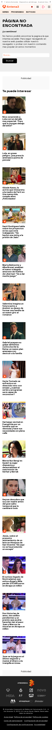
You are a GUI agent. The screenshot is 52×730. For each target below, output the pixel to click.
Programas (17, 12)
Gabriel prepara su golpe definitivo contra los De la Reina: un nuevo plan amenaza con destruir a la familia (12, 348)
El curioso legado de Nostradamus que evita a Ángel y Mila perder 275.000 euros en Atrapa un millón (13, 581)
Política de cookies (40, 717)
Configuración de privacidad (36, 721)
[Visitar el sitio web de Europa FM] (41, 696)
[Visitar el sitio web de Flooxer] (39, 701)
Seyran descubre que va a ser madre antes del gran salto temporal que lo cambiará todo (13, 504)
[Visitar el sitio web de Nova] (41, 690)
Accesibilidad (39, 724)
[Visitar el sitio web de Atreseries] (21, 696)
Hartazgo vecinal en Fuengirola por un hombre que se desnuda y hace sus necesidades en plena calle (13, 427)
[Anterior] (2, 2)
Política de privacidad (23, 717)
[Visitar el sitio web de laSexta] (21, 690)
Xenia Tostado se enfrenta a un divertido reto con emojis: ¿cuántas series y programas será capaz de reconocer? (12, 388)
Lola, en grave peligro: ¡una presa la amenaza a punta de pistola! (13, 156)
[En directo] (32, 7)
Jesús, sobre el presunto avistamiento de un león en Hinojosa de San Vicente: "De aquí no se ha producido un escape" (13, 542)
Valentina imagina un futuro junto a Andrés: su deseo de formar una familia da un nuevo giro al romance (13, 309)
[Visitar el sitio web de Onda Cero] (31, 696)
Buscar (10, 60)
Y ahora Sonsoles (11, 2)
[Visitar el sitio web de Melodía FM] (13, 701)
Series (5, 12)
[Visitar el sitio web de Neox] (31, 690)
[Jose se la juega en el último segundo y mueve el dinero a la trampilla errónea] (14, 645)
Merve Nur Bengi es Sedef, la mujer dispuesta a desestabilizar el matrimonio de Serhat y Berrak (12, 466)
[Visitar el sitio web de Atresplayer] (26, 701)
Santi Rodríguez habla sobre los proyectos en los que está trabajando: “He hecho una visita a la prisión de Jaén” (13, 232)
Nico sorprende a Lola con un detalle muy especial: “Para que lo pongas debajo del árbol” (13, 121)
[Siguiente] (50, 2)
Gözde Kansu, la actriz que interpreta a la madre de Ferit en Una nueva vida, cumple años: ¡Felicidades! (13, 193)
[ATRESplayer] (43, 7)
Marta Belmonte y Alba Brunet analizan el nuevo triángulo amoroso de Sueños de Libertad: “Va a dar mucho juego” (13, 270)
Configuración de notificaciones (20, 724)
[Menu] (49, 7)
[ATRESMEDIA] (26, 683)
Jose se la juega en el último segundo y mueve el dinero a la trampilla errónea (13, 660)
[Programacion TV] (37, 7)
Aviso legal (8, 717)
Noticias (30, 12)
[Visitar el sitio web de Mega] (10, 696)
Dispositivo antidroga (28, 2)
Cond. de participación (13, 721)
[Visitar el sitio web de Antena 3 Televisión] (10, 690)
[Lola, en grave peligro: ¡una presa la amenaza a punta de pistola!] (14, 142)
